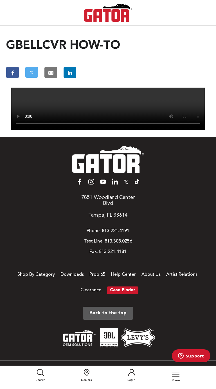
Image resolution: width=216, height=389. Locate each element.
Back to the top (108, 313)
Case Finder (122, 290)
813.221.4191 (115, 231)
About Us (151, 274)
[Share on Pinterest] (94, 72)
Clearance (90, 290)
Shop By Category (36, 274)
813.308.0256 (118, 241)
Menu (176, 380)
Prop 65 (97, 274)
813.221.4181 (113, 252)
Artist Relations (181, 274)
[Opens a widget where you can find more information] (191, 356)
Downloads (72, 274)
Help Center (123, 274)
